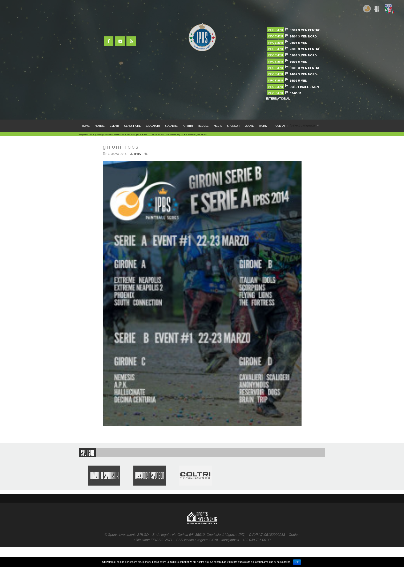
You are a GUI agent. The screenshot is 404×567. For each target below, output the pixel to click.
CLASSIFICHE (132, 125)
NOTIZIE (100, 125)
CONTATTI (281, 125)
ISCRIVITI (264, 125)
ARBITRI (188, 125)
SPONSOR (233, 125)
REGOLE (203, 125)
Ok (297, 562)
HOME (86, 125)
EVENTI (114, 125)
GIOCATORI (153, 125)
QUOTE (249, 125)
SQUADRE (171, 125)
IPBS (137, 154)
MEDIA (218, 125)
